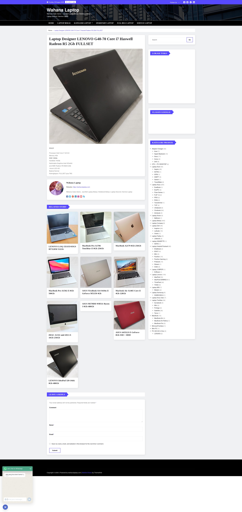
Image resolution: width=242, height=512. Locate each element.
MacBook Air (158, 318)
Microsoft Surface (158, 326)
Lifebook (157, 238)
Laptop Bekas (64, 23)
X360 (156, 267)
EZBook (157, 272)
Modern (156, 290)
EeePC (156, 190)
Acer (155, 151)
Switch (156, 179)
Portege (157, 308)
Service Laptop (144, 23)
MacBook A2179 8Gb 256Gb (128, 246)
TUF (155, 205)
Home (51, 23)
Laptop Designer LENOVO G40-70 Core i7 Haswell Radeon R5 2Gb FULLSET (78, 30)
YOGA (156, 285)
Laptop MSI (156, 287)
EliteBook (157, 249)
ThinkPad (157, 282)
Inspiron (157, 228)
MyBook (157, 218)
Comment (52, 407)
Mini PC (154, 328)
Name (51, 425)
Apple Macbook (159, 154)
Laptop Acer (156, 167)
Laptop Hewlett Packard (160, 246)
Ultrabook (157, 208)
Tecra (156, 313)
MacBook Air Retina (161, 321)
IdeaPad (157, 277)
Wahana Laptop (63, 10)
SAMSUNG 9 (158, 295)
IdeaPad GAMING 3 (161, 280)
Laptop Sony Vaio (158, 298)
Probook (157, 262)
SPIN (156, 174)
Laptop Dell (156, 226)
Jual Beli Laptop (125, 23)
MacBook (155, 316)
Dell (155, 161)
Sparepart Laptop (105, 23)
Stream (156, 264)
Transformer (158, 203)
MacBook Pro (158, 323)
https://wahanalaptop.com (81, 187)
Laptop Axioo (156, 215)
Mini (155, 254)
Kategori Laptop (82, 23)
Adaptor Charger (157, 149)
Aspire (156, 169)
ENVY (156, 251)
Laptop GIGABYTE (158, 241)
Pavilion (157, 256)
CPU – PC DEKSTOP (159, 164)
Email (51, 434)
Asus (156, 156)
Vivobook (157, 210)
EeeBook (157, 187)
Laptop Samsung (157, 292)
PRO (156, 197)
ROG (156, 200)
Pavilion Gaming (159, 259)
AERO (156, 244)
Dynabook (157, 303)
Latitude (157, 231)
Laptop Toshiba (157, 300)
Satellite (157, 310)
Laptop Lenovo (157, 274)
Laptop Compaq (157, 223)
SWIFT (156, 177)
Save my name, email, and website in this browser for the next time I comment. (78, 444)
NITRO (156, 172)
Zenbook (157, 213)
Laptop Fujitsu (156, 236)
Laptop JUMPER (157, 269)
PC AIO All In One (158, 331)
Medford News (87, 472)
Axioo (156, 159)
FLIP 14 (157, 195)
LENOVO (157, 333)
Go (190, 40)
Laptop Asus (156, 185)
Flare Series (158, 192)
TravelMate (158, 182)
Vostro (156, 233)
